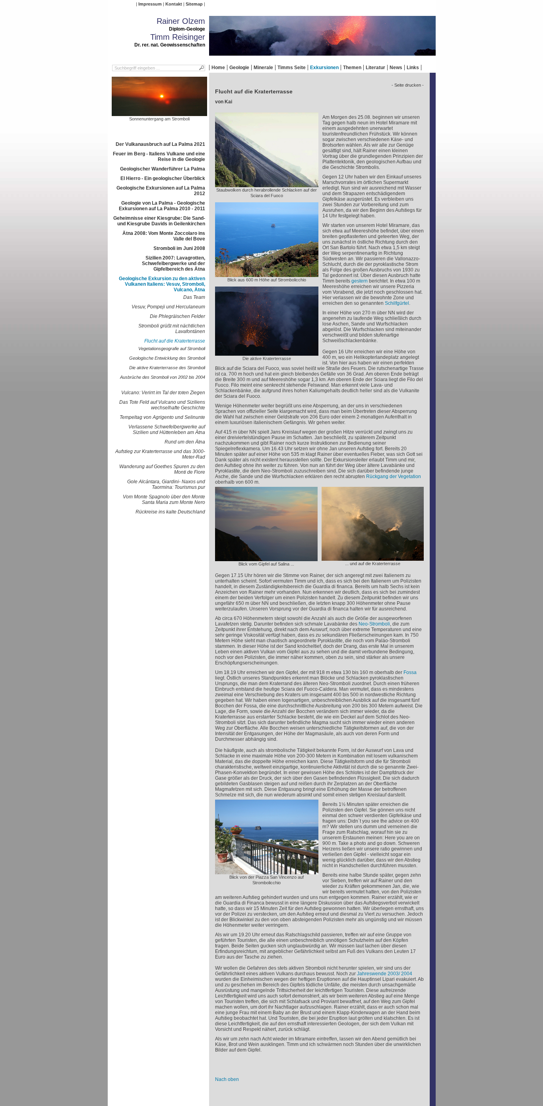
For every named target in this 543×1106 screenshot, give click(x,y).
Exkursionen (324, 67)
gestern (359, 281)
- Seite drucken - (408, 85)
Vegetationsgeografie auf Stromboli (171, 348)
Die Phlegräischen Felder (177, 316)
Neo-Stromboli (374, 624)
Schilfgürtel (397, 303)
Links (413, 67)
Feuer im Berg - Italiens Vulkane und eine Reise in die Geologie (159, 156)
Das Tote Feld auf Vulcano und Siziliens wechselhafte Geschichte (162, 405)
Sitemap (194, 4)
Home (218, 67)
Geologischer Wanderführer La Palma (162, 169)
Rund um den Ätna (185, 442)
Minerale (263, 67)
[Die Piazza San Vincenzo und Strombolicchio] (266, 871)
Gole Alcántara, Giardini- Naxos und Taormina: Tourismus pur (166, 484)
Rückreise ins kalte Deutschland (170, 512)
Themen (352, 67)
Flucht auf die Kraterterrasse (174, 341)
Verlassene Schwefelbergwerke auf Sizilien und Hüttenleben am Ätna (166, 429)
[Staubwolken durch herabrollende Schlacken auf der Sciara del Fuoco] (266, 184)
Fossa (410, 672)
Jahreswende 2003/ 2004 (384, 973)
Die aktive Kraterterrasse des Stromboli (167, 367)
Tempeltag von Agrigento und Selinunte (162, 417)
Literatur (375, 67)
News (396, 67)
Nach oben (227, 1079)
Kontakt (173, 4)
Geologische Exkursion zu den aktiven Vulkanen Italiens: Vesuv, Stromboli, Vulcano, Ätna (162, 284)
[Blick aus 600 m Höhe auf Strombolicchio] (266, 274)
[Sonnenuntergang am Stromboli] (159, 113)
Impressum (150, 4)
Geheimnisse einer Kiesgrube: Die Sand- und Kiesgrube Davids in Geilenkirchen (159, 221)
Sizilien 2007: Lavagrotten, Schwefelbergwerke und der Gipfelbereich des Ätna (173, 263)
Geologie (239, 67)
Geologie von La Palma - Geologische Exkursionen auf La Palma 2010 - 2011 (162, 205)
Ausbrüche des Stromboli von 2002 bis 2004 (162, 377)
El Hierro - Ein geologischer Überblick (162, 178)
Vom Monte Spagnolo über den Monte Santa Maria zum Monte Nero (164, 499)
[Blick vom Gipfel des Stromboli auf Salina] (266, 558)
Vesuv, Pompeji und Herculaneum (168, 307)
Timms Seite (291, 67)
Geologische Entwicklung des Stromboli (167, 358)
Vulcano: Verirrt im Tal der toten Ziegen (163, 392)
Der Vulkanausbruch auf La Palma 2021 (160, 144)
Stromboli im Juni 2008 (179, 248)
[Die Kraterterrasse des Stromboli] (373, 558)
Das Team (194, 297)
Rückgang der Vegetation (393, 476)
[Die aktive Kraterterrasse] (266, 353)
